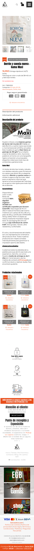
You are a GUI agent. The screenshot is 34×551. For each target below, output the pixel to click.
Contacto (9, 455)
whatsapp (17, 415)
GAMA (15, 89)
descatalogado (7, 89)
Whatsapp (23, 260)
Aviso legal (17, 527)
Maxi (19, 89)
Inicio (8, 453)
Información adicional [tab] (11, 115)
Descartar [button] (28, 548)
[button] (28, 19)
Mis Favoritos (22, 453)
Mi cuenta (23, 455)
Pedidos (18, 529)
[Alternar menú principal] (29, 4)
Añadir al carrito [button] (9, 292)
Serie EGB (29, 546)
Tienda (13, 453)
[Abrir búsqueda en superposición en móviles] (17, 4)
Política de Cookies (12, 525)
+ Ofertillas (19, 548)
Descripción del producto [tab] (12, 112)
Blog (16, 455)
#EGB (11, 548)
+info (26, 402)
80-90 (18, 87)
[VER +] (17, 440)
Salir (17, 457)
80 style (12, 87)
